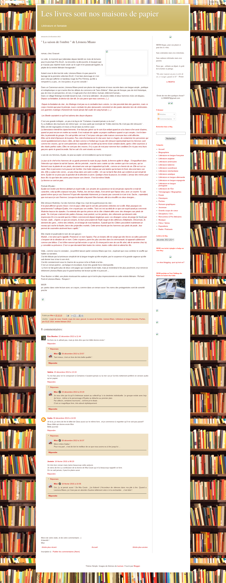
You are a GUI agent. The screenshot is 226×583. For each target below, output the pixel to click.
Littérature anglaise (166, 158)
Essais (161, 195)
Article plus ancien (140, 547)
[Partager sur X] (77, 315)
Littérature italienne (166, 165)
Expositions (163, 226)
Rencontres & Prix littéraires (170, 217)
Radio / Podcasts (166, 229)
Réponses (54, 349)
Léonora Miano (108, 319)
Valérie (50, 372)
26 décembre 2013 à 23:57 (73, 354)
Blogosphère (164, 152)
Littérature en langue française (126, 319)
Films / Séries (164, 223)
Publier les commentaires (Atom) (66, 552)
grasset (83, 319)
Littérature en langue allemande (172, 177)
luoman (120, 566)
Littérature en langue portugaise (167, 184)
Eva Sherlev (52, 336)
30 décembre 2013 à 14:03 (64, 418)
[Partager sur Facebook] (79, 315)
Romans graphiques (167, 204)
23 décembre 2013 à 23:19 (73, 392)
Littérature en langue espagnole (172, 180)
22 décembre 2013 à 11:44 (70, 336)
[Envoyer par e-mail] (72, 315)
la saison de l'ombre (94, 319)
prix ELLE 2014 (48, 322)
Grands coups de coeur (71, 319)
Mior (56, 354)
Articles (162, 114)
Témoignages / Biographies (170, 192)
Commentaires (165, 119)
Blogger (137, 566)
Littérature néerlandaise (168, 171)
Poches (142, 319)
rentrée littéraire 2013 (63, 322)
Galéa (49, 418)
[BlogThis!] (75, 315)
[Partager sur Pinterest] (82, 315)
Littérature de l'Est (166, 189)
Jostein (50, 461)
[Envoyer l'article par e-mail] (67, 315)
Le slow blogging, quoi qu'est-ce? (170, 262)
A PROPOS (170, 82)
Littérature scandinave (168, 168)
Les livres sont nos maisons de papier (100, 13)
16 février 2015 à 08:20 (64, 461)
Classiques (163, 198)
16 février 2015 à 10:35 (71, 484)
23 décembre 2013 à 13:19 (65, 372)
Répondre (51, 344)
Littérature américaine (168, 162)
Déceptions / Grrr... (166, 214)
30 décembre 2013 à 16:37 (73, 440)
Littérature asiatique (167, 174)
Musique (162, 220)
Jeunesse (162, 207)
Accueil (95, 547)
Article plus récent (49, 547)
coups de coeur (55, 319)
